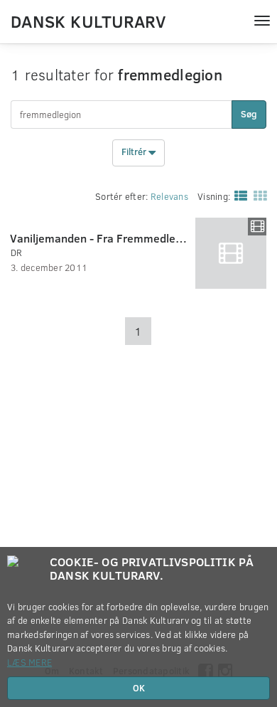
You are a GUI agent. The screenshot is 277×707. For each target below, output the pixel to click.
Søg (249, 113)
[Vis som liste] (238, 194)
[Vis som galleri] (257, 194)
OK (139, 687)
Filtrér (134, 152)
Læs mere (29, 662)
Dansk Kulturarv (88, 20)
